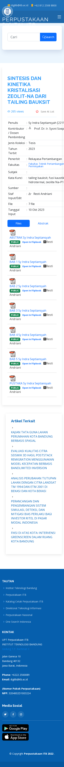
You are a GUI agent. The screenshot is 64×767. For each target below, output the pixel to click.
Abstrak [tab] (43, 223)
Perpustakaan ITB (16, 595)
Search (49, 37)
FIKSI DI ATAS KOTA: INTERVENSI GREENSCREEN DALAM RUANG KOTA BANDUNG (33, 537)
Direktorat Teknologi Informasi (23, 608)
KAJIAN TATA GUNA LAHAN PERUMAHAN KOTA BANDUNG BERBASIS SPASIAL (32, 436)
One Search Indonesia (18, 622)
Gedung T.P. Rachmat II (15, 649)
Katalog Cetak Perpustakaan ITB (24, 601)
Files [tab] (19, 223)
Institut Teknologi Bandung (21, 588)
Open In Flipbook (31, 242)
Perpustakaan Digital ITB (25, 22)
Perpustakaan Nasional (19, 615)
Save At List (47, 111)
